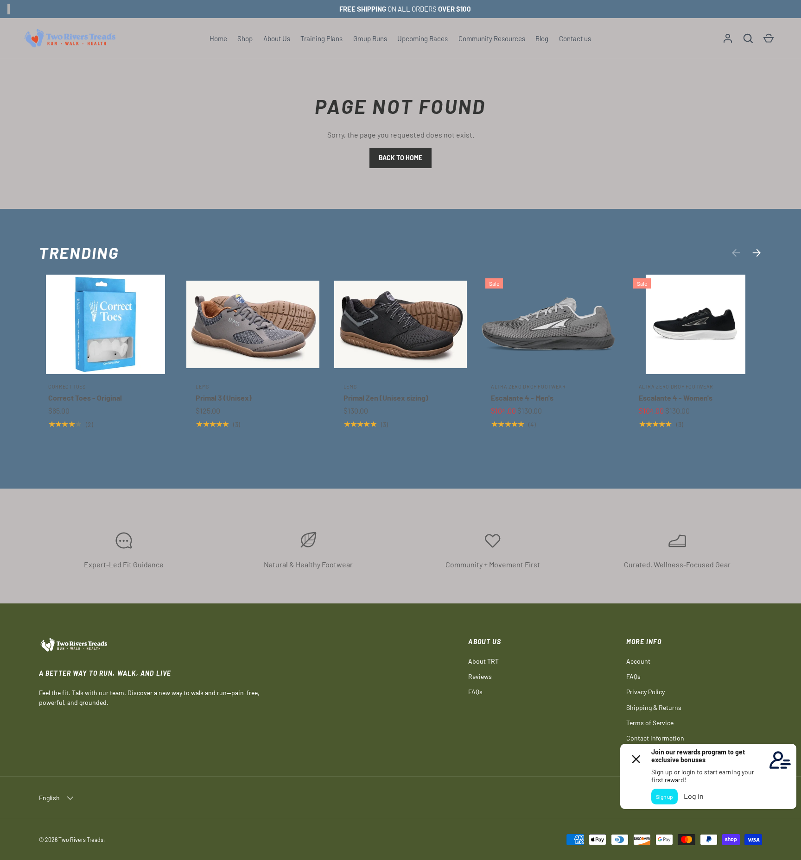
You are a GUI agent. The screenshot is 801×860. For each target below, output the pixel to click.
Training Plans (321, 38)
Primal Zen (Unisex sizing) (385, 397)
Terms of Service (650, 723)
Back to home (400, 158)
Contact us (575, 38)
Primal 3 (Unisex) (224, 397)
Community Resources (491, 38)
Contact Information (655, 738)
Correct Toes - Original (85, 397)
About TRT (483, 661)
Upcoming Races (422, 38)
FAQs (475, 692)
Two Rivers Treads (80, 839)
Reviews (480, 676)
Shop (245, 38)
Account (638, 661)
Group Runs (370, 38)
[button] (748, 38)
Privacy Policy (645, 692)
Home (218, 38)
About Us (276, 38)
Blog (541, 38)
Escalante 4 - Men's (522, 397)
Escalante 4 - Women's (675, 397)
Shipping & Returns (653, 707)
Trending (79, 252)
